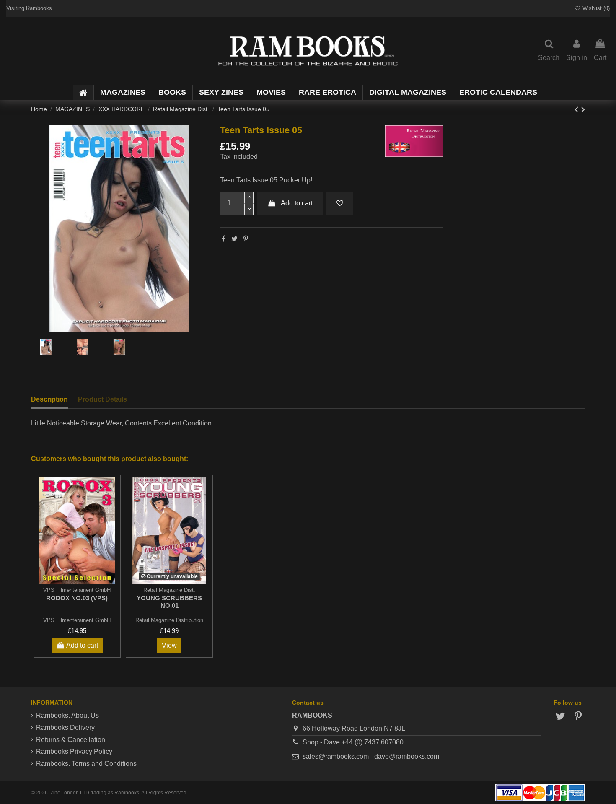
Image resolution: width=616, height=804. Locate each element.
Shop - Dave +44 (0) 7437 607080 (353, 742)
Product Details (102, 399)
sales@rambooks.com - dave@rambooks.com (371, 756)
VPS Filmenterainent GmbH (77, 620)
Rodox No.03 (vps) (77, 598)
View (169, 645)
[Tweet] (234, 238)
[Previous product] (578, 109)
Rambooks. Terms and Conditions (86, 763)
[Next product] (583, 109)
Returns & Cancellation (70, 739)
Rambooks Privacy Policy (74, 751)
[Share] (223, 238)
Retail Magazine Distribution (169, 620)
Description (49, 399)
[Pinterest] (245, 238)
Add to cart (297, 203)
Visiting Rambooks (29, 8)
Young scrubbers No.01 (169, 601)
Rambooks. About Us (67, 715)
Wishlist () (595, 8)
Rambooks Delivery (65, 727)
